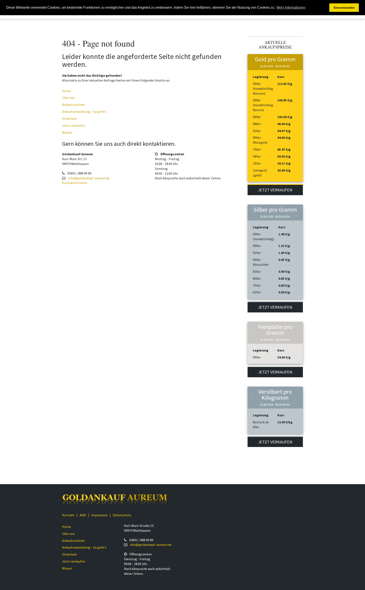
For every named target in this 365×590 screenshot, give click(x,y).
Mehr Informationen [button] (290, 7)
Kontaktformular (74, 183)
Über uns (68, 97)
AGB (83, 515)
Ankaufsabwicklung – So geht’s (84, 111)
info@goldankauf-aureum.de (89, 178)
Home (66, 91)
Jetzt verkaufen (73, 125)
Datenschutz (122, 515)
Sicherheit (69, 118)
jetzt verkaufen (275, 189)
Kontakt (68, 515)
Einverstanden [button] (344, 7)
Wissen (67, 132)
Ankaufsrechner (73, 104)
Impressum (99, 515)
